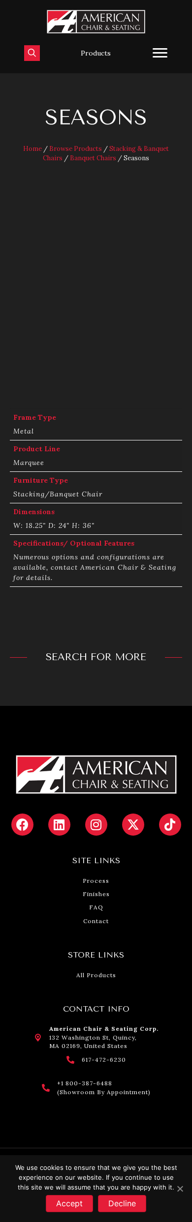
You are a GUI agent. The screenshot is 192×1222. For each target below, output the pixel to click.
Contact (96, 921)
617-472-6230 (104, 1059)
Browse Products (75, 149)
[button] (96, 53)
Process (96, 880)
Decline (122, 1203)
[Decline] (180, 1188)
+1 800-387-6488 (84, 1083)
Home (32, 149)
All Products (96, 975)
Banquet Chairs (93, 158)
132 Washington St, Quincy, (93, 1037)
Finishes (96, 894)
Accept (69, 1203)
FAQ (96, 907)
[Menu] (160, 53)
